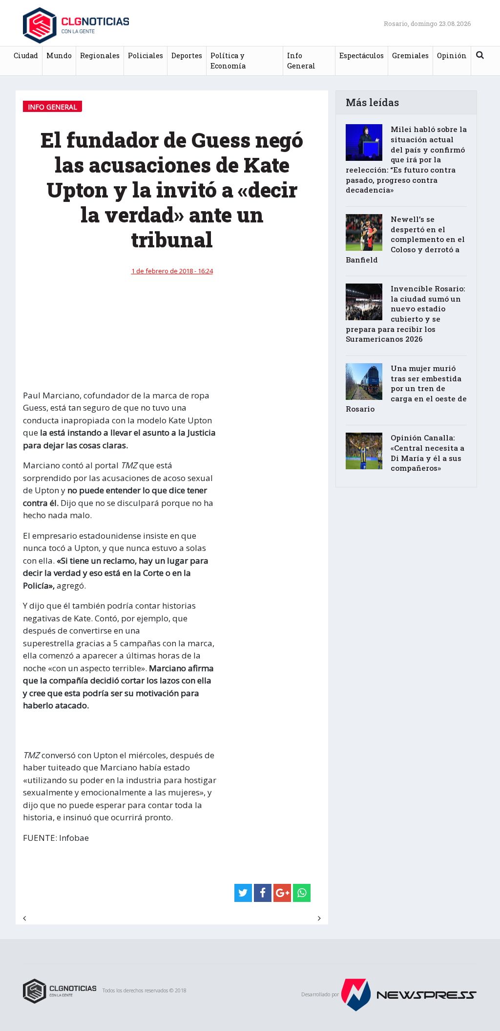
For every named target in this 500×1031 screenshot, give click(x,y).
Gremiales (410, 55)
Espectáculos (361, 55)
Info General (301, 61)
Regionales (100, 55)
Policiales (145, 55)
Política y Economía (228, 61)
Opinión (452, 55)
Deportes (186, 55)
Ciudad (26, 55)
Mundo (59, 55)
